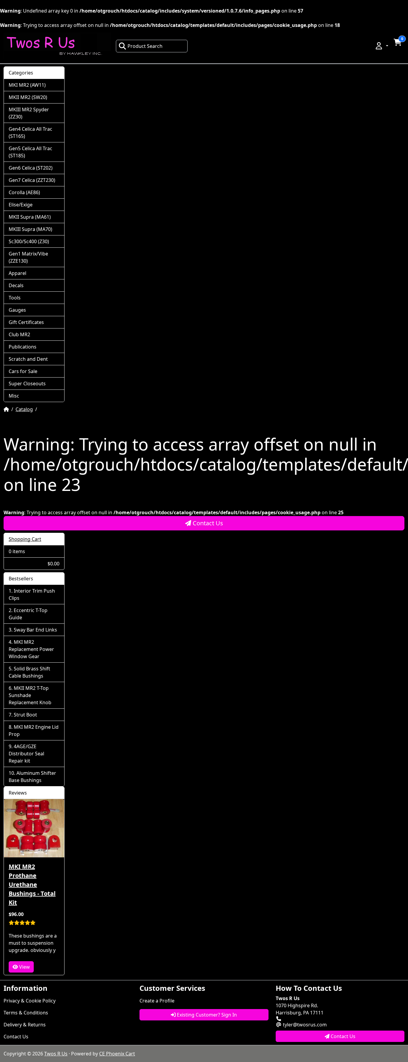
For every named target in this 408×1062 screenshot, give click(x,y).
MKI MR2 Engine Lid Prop (34, 730)
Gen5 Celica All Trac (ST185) (30, 152)
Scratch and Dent (28, 359)
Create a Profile (156, 1000)
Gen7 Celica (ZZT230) (32, 180)
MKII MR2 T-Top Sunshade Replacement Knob (30, 695)
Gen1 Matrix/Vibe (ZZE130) (28, 257)
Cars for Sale (23, 371)
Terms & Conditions (26, 1012)
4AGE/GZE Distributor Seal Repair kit (26, 753)
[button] (381, 46)
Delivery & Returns (25, 1024)
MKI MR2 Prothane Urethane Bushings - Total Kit (32, 884)
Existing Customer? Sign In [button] (206, 1014)
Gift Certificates (26, 322)
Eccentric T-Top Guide (28, 614)
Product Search (145, 46)
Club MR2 (19, 334)
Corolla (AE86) (24, 192)
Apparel (17, 273)
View (24, 967)
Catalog (24, 409)
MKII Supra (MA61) (30, 217)
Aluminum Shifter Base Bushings (32, 776)
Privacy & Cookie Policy (30, 1000)
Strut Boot (25, 714)
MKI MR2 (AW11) (27, 85)
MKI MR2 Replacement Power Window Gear (31, 649)
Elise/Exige (21, 204)
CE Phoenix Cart (117, 1053)
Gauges (17, 310)
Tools (15, 297)
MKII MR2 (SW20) (28, 97)
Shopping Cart (25, 539)
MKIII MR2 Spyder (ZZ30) (29, 113)
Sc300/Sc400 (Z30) (29, 241)
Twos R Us (56, 1053)
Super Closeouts (27, 383)
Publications (22, 346)
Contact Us (207, 523)
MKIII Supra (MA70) (30, 229)
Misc (14, 395)
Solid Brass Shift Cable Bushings (29, 672)
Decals (16, 285)
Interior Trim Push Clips (32, 594)
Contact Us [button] (342, 1036)
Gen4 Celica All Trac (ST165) (30, 132)
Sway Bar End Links (35, 629)
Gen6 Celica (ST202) (31, 168)
